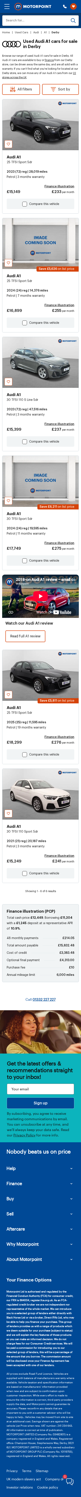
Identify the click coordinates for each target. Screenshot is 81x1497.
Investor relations (19, 1487)
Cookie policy (47, 1487)
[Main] (32, 6)
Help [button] (11, 1168)
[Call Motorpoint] (65, 6)
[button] (7, 6)
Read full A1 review (25, 636)
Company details (58, 1479)
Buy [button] (10, 1198)
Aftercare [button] (15, 1229)
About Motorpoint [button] (24, 1259)
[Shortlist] (73, 6)
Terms (26, 1471)
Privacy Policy (24, 1135)
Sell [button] (10, 1214)
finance (49, 60)
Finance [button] (14, 1183)
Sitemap (42, 1471)
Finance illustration (59, 186)
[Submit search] (73, 20)
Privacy (12, 1471)
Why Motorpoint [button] (22, 1244)
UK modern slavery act (23, 1479)
